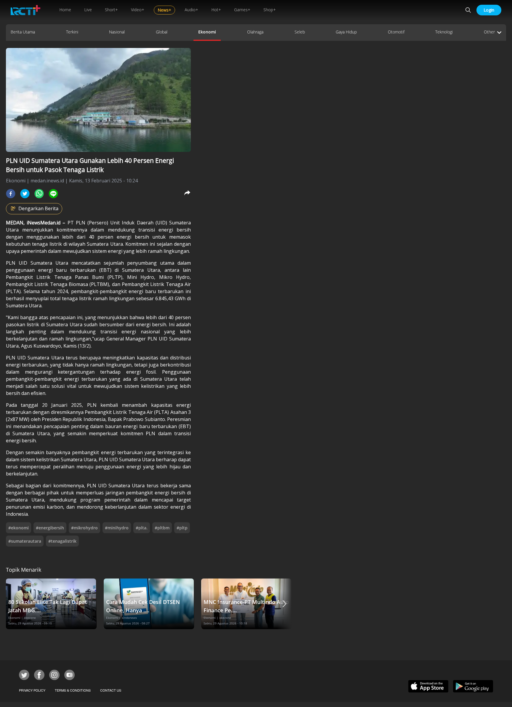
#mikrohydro (84, 528)
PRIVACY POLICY (32, 690)
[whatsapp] (39, 193)
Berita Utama (23, 32)
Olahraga (255, 32)
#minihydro (117, 528)
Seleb (300, 32)
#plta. (142, 528)
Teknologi (444, 32)
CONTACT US (110, 690)
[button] (284, 604)
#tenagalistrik (62, 541)
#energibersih (50, 528)
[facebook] (10, 193)
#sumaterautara (24, 541)
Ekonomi (207, 32)
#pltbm (162, 528)
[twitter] (25, 193)
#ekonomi (18, 528)
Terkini (72, 32)
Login (489, 10)
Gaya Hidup (346, 32)
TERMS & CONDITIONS (73, 690)
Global (161, 32)
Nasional (117, 32)
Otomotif (396, 32)
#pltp (182, 528)
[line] (53, 193)
